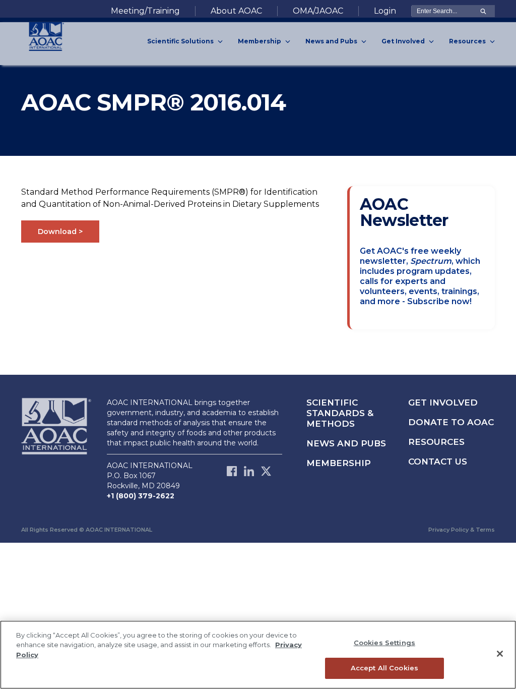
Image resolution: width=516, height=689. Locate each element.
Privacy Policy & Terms (461, 529)
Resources (436, 442)
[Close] (500, 654)
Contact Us (437, 461)
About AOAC (236, 11)
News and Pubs (346, 443)
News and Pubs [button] (332, 41)
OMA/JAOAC (318, 11)
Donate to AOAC (451, 422)
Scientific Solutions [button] (181, 41)
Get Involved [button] (403, 41)
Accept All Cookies (384, 668)
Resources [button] (468, 41)
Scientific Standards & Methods (339, 413)
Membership (338, 463)
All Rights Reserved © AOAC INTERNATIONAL (86, 529)
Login (385, 11)
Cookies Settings (384, 643)
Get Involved (443, 402)
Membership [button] (260, 41)
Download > (60, 231)
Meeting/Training (145, 11)
